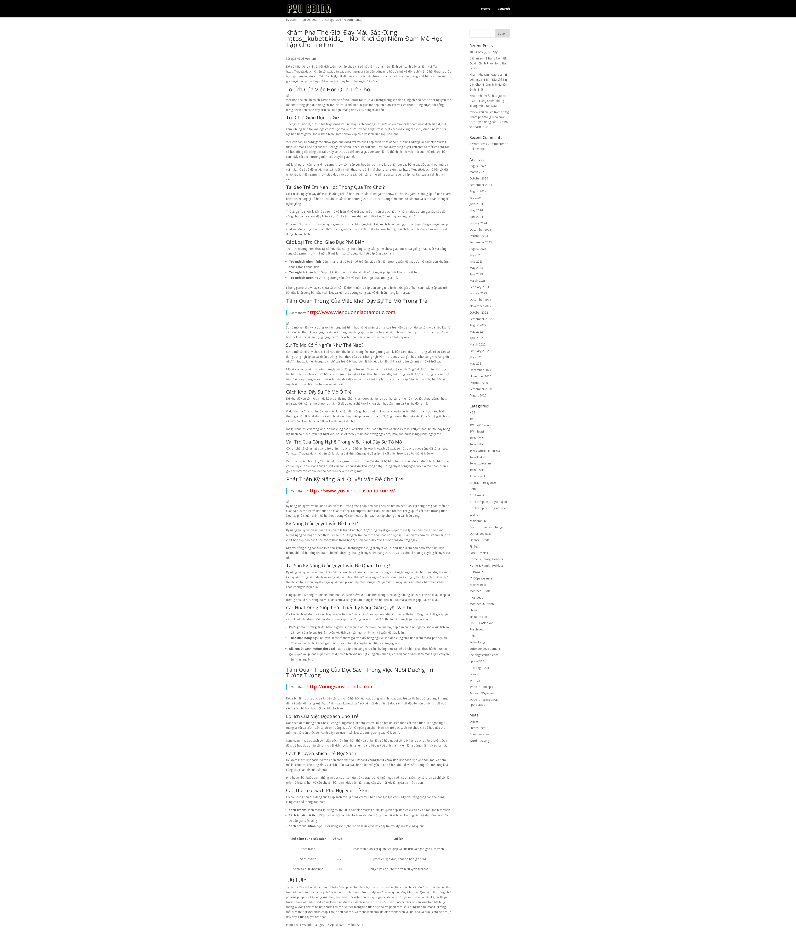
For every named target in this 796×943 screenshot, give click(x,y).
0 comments (352, 20)
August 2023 (478, 249)
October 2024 (479, 178)
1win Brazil (477, 438)
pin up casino (478, 617)
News (473, 610)
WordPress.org (479, 741)
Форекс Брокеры (481, 687)
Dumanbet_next (480, 534)
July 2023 (476, 255)
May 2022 (476, 331)
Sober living (477, 642)
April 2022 (476, 338)
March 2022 (477, 344)
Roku (473, 636)
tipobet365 (477, 661)
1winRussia (477, 470)
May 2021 (476, 363)
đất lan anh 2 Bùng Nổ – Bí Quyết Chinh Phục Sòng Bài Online (488, 63)
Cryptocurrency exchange (487, 527)
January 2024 (478, 223)
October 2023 (479, 236)
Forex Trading (479, 553)
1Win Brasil (477, 431)
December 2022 (480, 300)
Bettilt (474, 489)
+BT (472, 412)
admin (294, 20)
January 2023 (478, 293)
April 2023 (476, 274)
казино (474, 674)
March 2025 (477, 172)
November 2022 (480, 306)
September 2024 (481, 185)
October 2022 (479, 312)
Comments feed (480, 734)
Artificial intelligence (483, 483)
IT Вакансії (477, 572)
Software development (485, 649)
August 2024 (478, 191)
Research (502, 9)
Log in (474, 721)
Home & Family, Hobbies (486, 559)
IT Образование (481, 578)
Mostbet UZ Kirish (482, 604)
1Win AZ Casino (480, 425)
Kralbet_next (478, 585)
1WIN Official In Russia (485, 451)
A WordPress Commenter (487, 144)
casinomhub (478, 521)
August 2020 (478, 395)
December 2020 (480, 370)
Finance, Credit (479, 540)
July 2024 (476, 198)
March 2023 (477, 280)
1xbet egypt (477, 476)
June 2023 (476, 261)
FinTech (475, 546)
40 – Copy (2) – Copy (484, 52)
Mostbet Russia (480, 591)
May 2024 (476, 210)
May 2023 (476, 268)
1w (471, 419)
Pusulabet (476, 629)
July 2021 (476, 357)
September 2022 (481, 319)
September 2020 (481, 389)
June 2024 (476, 204)
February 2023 (479, 287)
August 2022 (478, 325)
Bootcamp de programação (488, 502)
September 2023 (481, 242)
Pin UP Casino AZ (481, 623)
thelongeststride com (484, 655)
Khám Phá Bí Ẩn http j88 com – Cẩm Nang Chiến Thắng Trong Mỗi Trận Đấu (489, 101)
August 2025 (478, 166)
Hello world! (477, 149)
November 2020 (480, 376)
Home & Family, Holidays (487, 565)
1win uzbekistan (480, 463)
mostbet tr (477, 597)
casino (474, 514)
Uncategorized (331, 20)
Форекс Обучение (482, 693)
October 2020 (479, 383)
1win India (476, 444)
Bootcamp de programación (489, 508)
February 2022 (479, 351)
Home (485, 9)
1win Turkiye (478, 457)
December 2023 (480, 230)
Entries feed (477, 728)
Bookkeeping (478, 495)
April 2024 (476, 217)
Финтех (475, 680)
